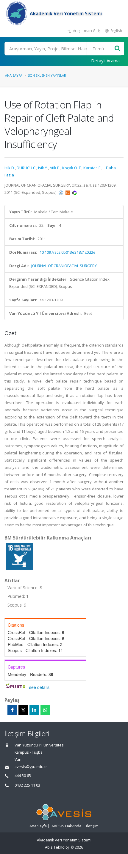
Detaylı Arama (105, 61)
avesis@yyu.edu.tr (31, 766)
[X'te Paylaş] (23, 710)
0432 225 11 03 (27, 785)
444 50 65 (23, 775)
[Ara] (117, 48)
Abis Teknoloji (57, 847)
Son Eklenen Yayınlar (47, 75)
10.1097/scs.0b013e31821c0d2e (68, 252)
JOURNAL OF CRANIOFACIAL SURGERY (64, 265)
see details (39, 687)
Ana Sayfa (13, 75)
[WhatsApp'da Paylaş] (45, 710)
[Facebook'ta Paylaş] (12, 710)
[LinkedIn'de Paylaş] (34, 710)
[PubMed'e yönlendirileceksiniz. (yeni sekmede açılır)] (61, 192)
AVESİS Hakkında (66, 826)
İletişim (92, 826)
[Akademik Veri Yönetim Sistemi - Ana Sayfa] (17, 13)
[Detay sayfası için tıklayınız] (19, 556)
